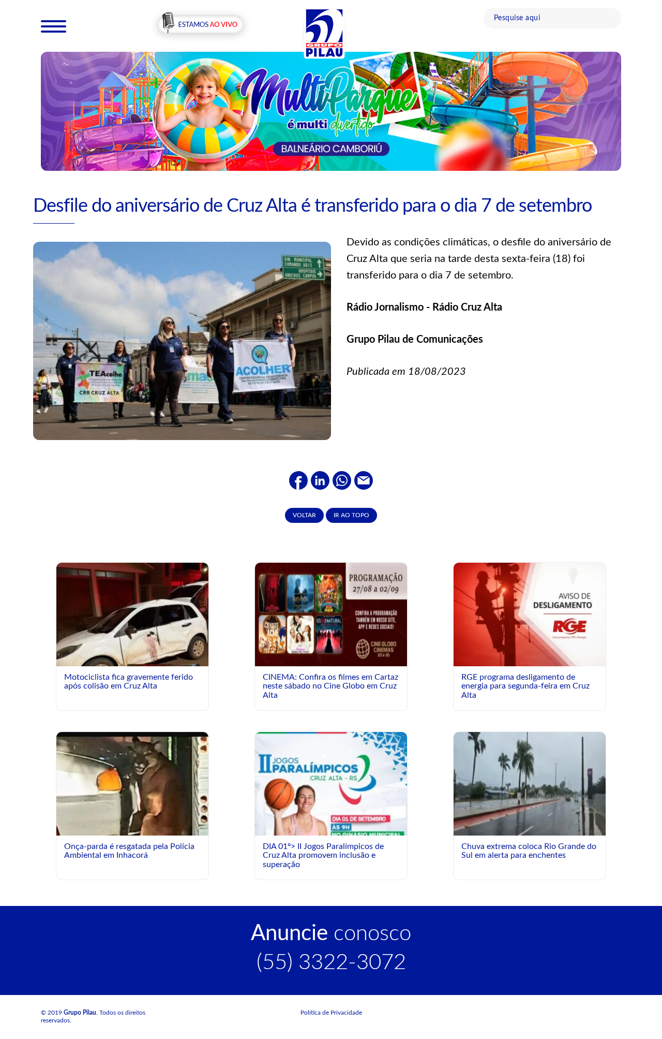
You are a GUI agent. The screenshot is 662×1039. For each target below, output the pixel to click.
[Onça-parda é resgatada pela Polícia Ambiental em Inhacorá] (132, 833)
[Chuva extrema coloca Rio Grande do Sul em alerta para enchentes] (530, 783)
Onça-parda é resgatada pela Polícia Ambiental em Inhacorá (129, 851)
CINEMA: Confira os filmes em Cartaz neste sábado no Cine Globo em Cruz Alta (330, 686)
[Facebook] (298, 480)
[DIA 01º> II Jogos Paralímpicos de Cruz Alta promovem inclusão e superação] (331, 826)
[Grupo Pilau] (324, 33)
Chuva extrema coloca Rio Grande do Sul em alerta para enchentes (528, 851)
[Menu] (53, 26)
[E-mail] (363, 480)
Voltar (304, 515)
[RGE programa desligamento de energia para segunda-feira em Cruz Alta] (530, 614)
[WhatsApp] (342, 480)
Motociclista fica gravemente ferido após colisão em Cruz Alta (128, 682)
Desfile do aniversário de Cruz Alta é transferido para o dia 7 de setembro (312, 206)
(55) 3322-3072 (331, 962)
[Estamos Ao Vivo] (200, 25)
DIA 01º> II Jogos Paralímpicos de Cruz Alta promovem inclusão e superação (323, 855)
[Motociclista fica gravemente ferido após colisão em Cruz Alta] (132, 650)
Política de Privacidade (331, 1012)
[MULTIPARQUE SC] (331, 111)
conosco (331, 933)
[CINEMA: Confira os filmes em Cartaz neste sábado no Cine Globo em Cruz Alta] (331, 614)
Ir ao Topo (351, 515)
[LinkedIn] (320, 480)
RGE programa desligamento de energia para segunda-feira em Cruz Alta (525, 686)
